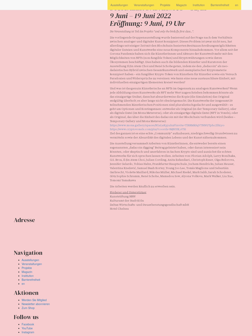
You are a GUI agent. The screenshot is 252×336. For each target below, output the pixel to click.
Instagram (28, 332)
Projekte (27, 268)
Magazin (27, 272)
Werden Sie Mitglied (34, 300)
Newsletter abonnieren (36, 304)
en (23, 284)
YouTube (27, 328)
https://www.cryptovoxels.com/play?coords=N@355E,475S (148, 129)
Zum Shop (28, 308)
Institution (28, 276)
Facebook (28, 324)
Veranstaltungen (32, 264)
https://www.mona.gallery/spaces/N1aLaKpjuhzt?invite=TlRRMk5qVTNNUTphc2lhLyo (167, 125)
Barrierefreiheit (31, 280)
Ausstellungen (30, 260)
